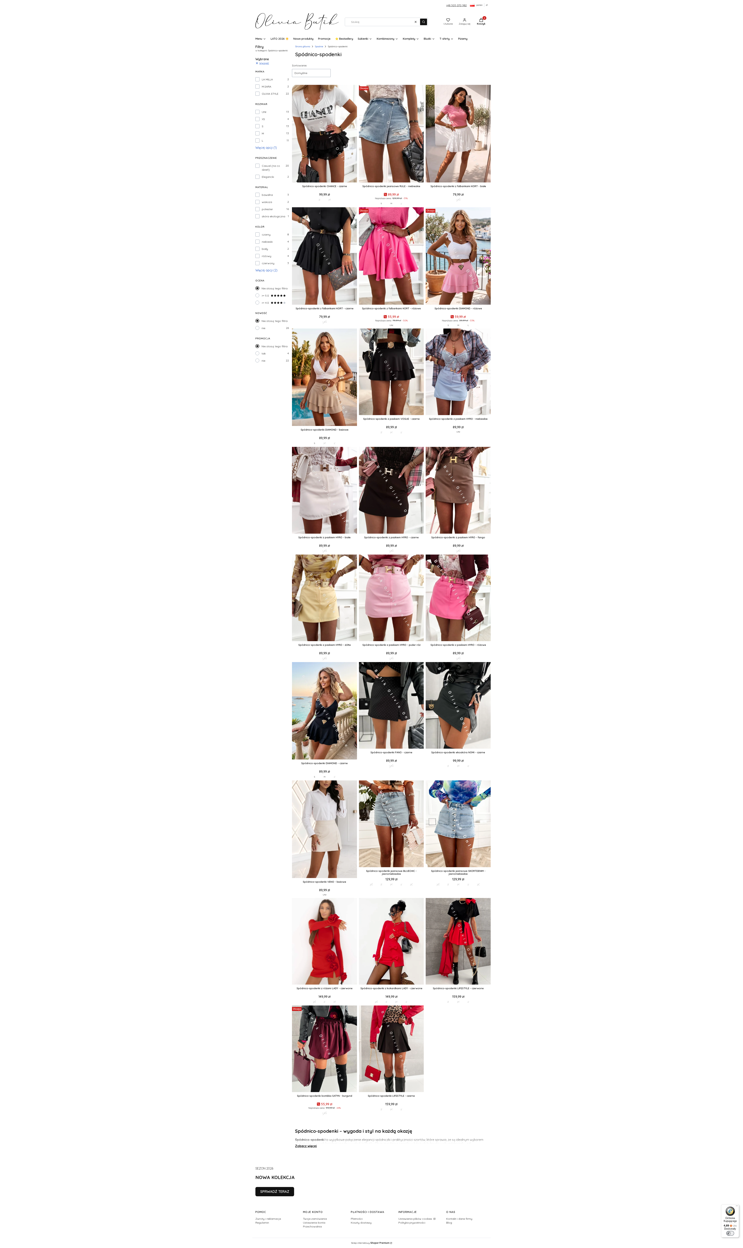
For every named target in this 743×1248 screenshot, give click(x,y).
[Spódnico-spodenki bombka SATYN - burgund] (324, 1049)
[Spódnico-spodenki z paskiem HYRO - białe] (324, 490)
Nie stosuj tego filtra (275, 288)
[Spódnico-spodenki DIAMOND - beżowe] (324, 378)
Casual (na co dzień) (271, 167)
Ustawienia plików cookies (415, 1218)
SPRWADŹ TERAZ (274, 1191)
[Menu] (736, 1206)
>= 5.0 (265, 295)
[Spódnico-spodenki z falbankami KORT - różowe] (391, 256)
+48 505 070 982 (456, 5)
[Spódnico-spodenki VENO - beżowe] (324, 829)
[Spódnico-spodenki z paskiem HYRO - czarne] (391, 490)
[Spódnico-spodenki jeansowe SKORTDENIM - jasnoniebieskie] (458, 824)
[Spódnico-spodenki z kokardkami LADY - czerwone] (391, 941)
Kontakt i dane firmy (459, 1218)
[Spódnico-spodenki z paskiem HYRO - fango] (458, 490)
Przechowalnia (312, 1226)
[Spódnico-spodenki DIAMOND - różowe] (458, 256)
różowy (266, 256)
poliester (267, 209)
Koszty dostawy (361, 1222)
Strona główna (302, 46)
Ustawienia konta (314, 1222)
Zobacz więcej (306, 1146)
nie (263, 328)
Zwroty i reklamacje (268, 1218)
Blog (449, 1222)
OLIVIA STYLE (270, 93)
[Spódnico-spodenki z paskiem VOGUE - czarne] (391, 372)
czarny (266, 234)
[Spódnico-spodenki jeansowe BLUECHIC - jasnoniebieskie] (391, 824)
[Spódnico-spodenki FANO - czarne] (391, 705)
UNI (264, 112)
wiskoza (267, 202)
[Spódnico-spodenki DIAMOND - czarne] (324, 711)
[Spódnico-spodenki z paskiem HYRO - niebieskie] (458, 372)
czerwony (268, 263)
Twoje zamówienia (315, 1218)
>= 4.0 (265, 302)
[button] (423, 22)
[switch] (730, 1233)
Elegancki (268, 177)
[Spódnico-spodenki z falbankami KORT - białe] (458, 134)
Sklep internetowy (370, 1242)
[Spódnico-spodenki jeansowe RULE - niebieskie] (391, 134)
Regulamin (262, 1222)
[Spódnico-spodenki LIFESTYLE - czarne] (391, 1049)
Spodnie (319, 46)
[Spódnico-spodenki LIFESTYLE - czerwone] (458, 941)
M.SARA (266, 86)
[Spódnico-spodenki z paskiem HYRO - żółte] (324, 598)
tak (264, 353)
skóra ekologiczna (273, 216)
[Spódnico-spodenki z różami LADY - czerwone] (324, 941)
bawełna (267, 195)
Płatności (357, 1218)
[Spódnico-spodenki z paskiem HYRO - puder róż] (391, 598)
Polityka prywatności (411, 1222)
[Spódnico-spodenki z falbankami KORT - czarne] (324, 256)
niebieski (267, 241)
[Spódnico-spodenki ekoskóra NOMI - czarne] (458, 705)
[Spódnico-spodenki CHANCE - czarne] (324, 134)
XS (263, 119)
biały (265, 249)
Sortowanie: (299, 65)
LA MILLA (267, 79)
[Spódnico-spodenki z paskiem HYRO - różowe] (458, 598)
